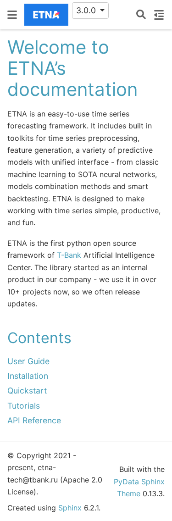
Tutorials (23, 405)
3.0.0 (87, 10)
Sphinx (70, 507)
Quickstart (27, 390)
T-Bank (69, 255)
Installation (27, 376)
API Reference (34, 420)
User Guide (28, 361)
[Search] (141, 15)
